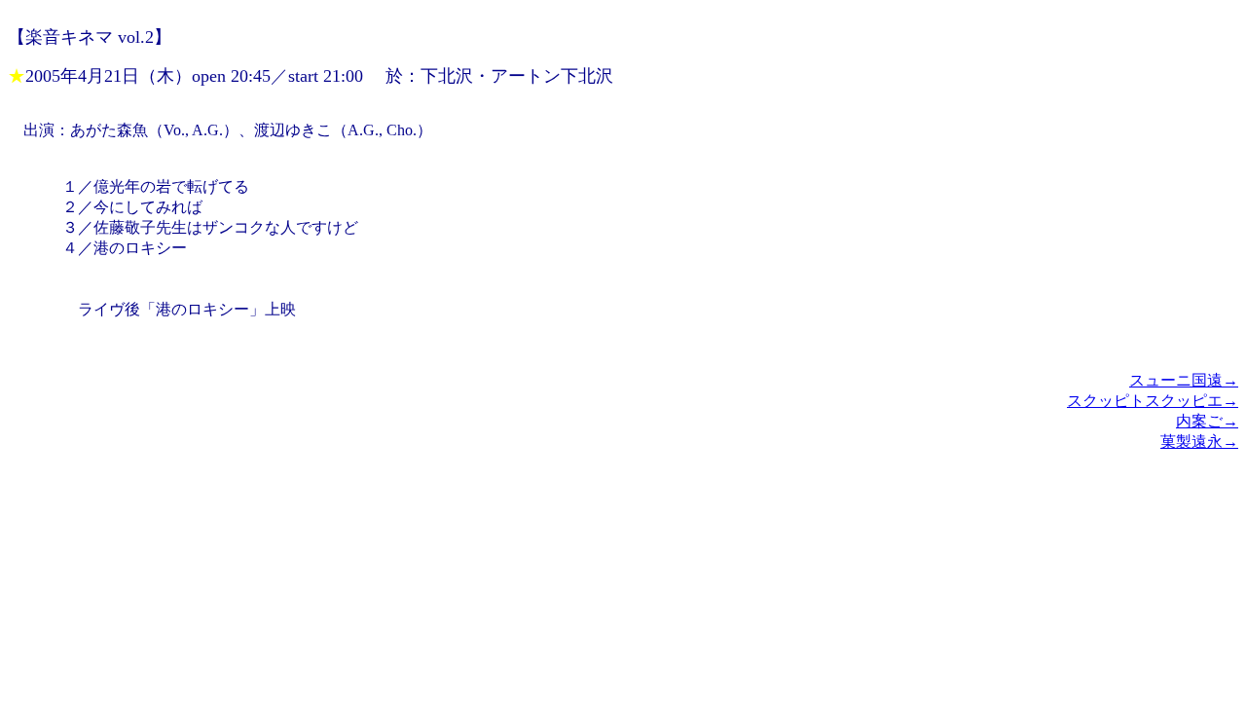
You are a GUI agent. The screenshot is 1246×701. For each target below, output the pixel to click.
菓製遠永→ (1199, 441)
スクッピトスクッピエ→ (1152, 400)
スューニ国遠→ (1183, 380)
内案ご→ (1207, 421)
